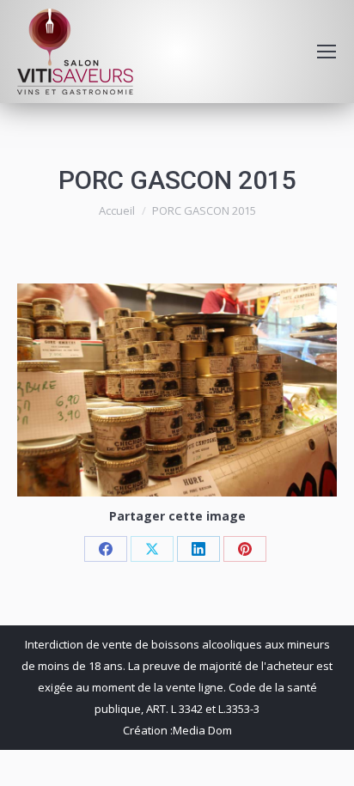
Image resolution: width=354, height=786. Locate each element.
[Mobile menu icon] (326, 51)
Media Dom (202, 730)
